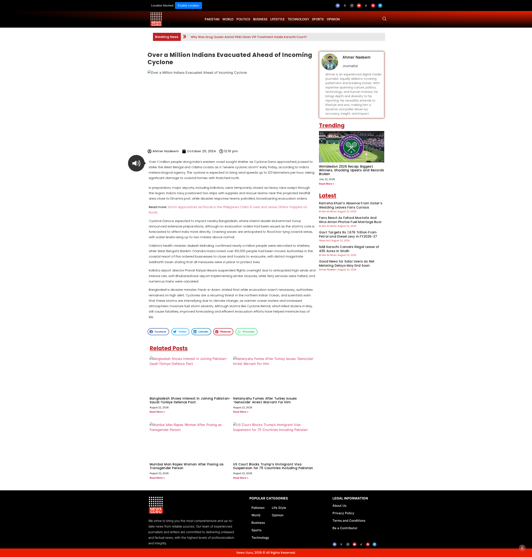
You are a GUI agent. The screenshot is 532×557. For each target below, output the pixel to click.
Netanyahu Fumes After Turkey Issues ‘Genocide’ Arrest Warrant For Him (265, 400)
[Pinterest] (373, 5)
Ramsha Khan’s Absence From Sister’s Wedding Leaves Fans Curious (350, 205)
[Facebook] (337, 5)
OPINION (333, 19)
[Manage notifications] (522, 548)
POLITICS (243, 19)
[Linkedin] (380, 5)
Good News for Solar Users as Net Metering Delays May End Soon (346, 263)
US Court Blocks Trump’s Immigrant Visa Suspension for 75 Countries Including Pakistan (273, 466)
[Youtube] (359, 5)
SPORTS (318, 19)
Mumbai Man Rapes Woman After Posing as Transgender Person (187, 466)
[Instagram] (352, 5)
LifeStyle (277, 19)
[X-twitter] (344, 5)
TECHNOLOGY (298, 19)
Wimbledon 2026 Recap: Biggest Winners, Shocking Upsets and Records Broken (351, 170)
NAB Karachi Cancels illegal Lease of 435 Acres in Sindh (349, 249)
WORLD (228, 19)
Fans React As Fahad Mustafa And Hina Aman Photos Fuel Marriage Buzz (350, 220)
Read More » (157, 411)
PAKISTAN (212, 19)
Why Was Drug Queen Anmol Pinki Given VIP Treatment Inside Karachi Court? (249, 37)
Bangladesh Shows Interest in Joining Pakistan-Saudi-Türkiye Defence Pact (190, 400)
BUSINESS (260, 19)
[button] (136, 163)
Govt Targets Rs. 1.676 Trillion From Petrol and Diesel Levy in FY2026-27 (348, 234)
